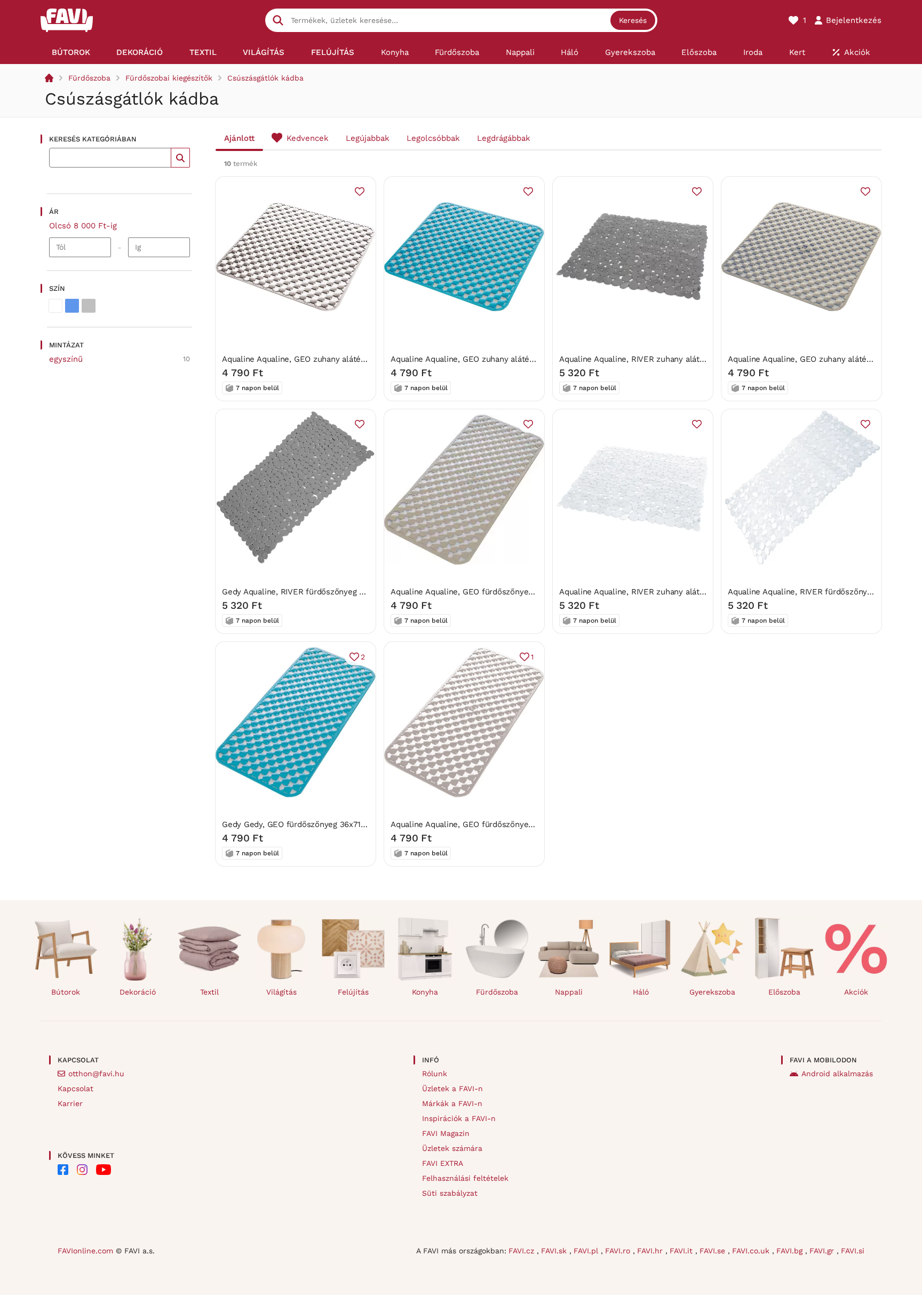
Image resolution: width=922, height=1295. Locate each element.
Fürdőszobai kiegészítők (168, 78)
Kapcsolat (75, 1088)
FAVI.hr (651, 1250)
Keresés (633, 20)
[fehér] (55, 306)
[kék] (72, 306)
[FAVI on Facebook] (63, 1169)
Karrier (70, 1103)
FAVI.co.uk (752, 1250)
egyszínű (66, 359)
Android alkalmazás (837, 1073)
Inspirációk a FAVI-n (459, 1118)
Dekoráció (138, 992)
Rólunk (434, 1073)
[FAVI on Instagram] (82, 1169)
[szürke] (89, 306)
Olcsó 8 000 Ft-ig (83, 226)
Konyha (425, 992)
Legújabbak (368, 138)
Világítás (281, 992)
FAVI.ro (619, 1250)
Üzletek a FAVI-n (452, 1088)
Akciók (856, 992)
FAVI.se (714, 1250)
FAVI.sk (555, 1250)
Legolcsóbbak (433, 138)
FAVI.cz (522, 1250)
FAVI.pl (587, 1250)
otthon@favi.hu (96, 1073)
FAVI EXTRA (442, 1163)
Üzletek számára (452, 1148)
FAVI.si (852, 1250)
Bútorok (65, 992)
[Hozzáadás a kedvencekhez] (359, 191)
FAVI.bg (790, 1250)
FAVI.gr (823, 1250)
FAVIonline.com (85, 1250)
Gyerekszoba (712, 992)
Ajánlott (239, 138)
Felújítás (353, 992)
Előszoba (784, 992)
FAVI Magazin (446, 1133)
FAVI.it (682, 1250)
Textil (209, 992)
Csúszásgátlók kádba (265, 78)
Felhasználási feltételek (465, 1178)
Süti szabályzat (450, 1193)
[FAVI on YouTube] (103, 1169)
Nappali (569, 992)
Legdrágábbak (503, 138)
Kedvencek (308, 138)
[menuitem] (71, 52)
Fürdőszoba (89, 78)
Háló (641, 992)
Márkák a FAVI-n (452, 1103)
